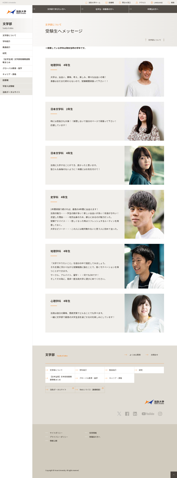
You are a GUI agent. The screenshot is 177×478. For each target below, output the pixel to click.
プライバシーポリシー (59, 437)
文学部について (9, 35)
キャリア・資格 (9, 74)
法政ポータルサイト (11, 92)
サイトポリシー (56, 433)
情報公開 (53, 440)
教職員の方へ (94, 437)
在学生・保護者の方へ (105, 9)
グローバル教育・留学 (12, 68)
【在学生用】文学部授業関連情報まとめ (16, 61)
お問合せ (154, 354)
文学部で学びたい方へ (56, 9)
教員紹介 (6, 47)
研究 (4, 53)
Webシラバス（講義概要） (91, 389)
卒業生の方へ (152, 9)
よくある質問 (135, 354)
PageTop (174, 475)
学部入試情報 (8, 86)
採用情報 (93, 433)
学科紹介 (6, 41)
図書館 (5, 80)
